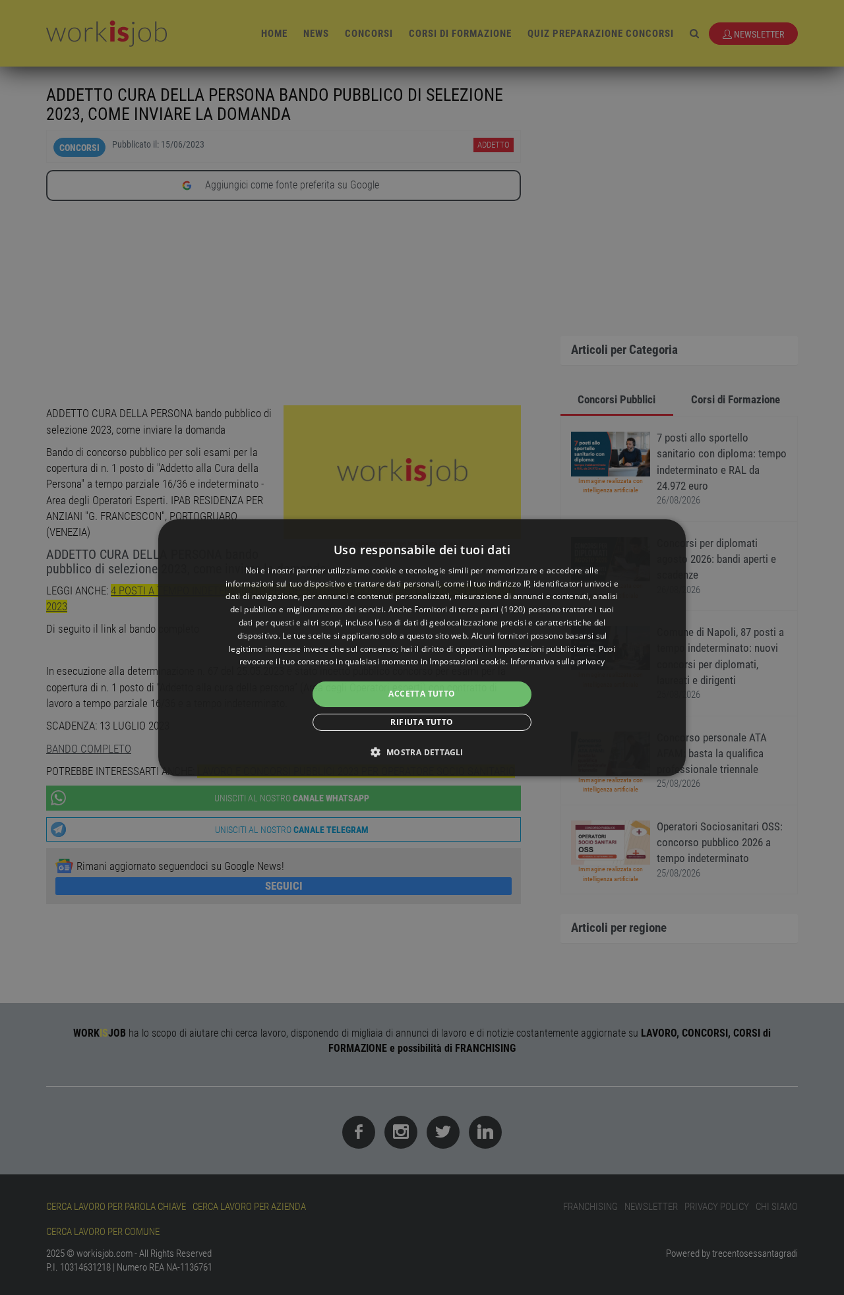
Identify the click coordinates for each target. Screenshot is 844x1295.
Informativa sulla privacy (557, 661)
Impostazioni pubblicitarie (544, 648)
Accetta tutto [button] (421, 693)
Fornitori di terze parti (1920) (470, 609)
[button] (421, 752)
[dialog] (422, 647)
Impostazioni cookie (467, 661)
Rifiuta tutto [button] (421, 722)
